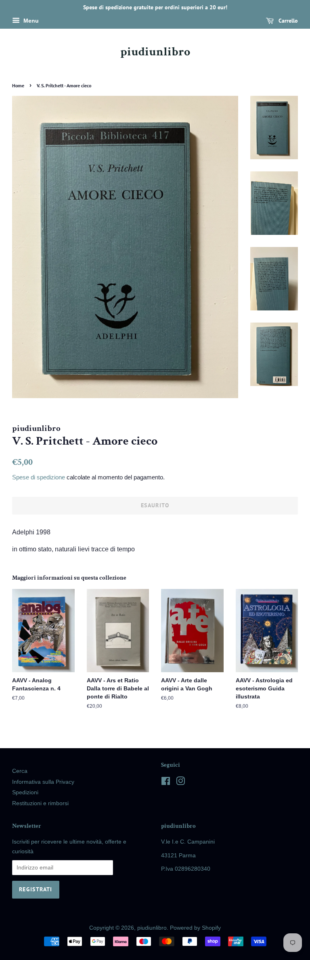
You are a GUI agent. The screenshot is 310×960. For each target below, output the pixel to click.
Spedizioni (25, 792)
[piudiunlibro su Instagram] (180, 783)
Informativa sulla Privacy (43, 782)
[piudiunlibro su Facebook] (165, 783)
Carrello (287, 20)
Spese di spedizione (38, 477)
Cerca (19, 771)
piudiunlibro (155, 52)
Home (18, 85)
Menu (30, 20)
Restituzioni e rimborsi (40, 803)
